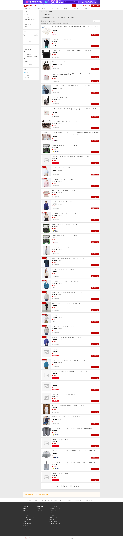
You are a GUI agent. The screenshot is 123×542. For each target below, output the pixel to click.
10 (74, 486)
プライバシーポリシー (27, 523)
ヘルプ (98, 8)
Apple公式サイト (52, 515)
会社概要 (24, 508)
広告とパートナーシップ (27, 525)
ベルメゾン (51, 519)
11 (76, 486)
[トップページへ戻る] (29, 5)
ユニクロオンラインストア (54, 508)
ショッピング (55, 8)
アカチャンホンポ (53, 517)
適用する (31, 41)
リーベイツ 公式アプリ (27, 515)
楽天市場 (38, 508)
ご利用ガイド (25, 510)
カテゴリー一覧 (27, 8)
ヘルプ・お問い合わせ (27, 519)
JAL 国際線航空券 (53, 527)
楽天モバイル (39, 510)
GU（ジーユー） (52, 510)
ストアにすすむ (95, 34)
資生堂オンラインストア (54, 512)
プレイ (87, 8)
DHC (50, 529)
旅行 (66, 8)
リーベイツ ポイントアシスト (28, 517)
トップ (42, 11)
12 (78, 486)
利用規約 (24, 521)
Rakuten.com (25, 527)
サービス (77, 8)
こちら (82, 500)
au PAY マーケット (53, 521)
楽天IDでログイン (86, 5)
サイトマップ (25, 512)
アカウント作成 (95, 5)
